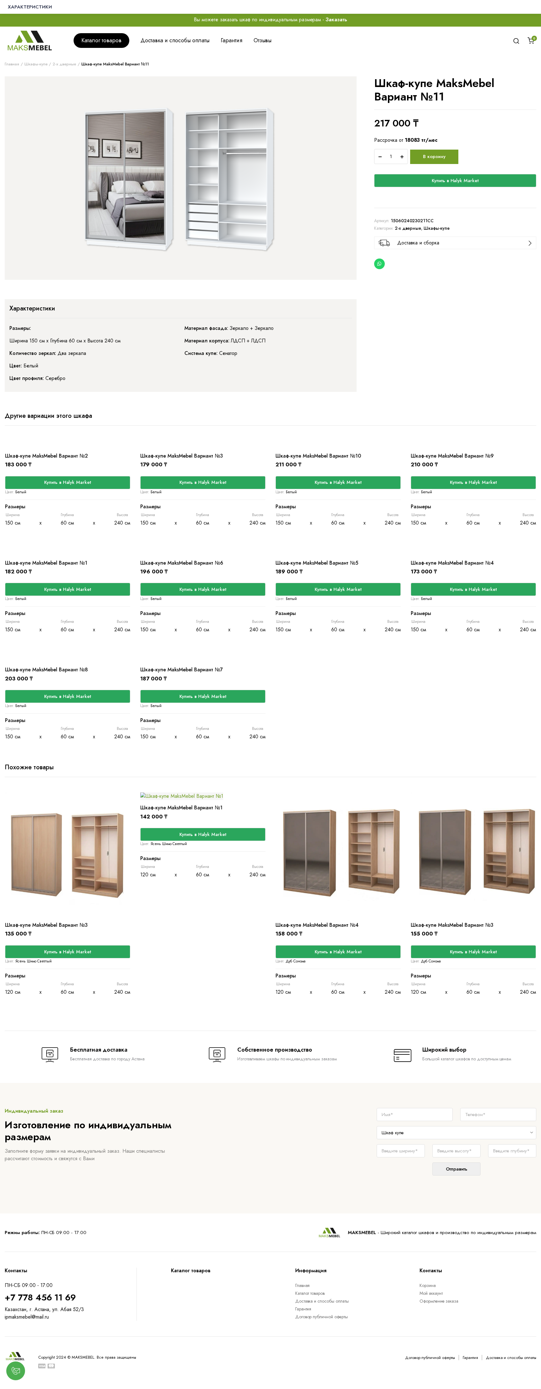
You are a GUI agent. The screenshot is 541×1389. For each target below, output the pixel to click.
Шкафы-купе (36, 64)
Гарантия (231, 40)
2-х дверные (64, 64)
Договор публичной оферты (321, 1317)
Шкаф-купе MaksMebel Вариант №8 (46, 669)
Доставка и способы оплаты (175, 40)
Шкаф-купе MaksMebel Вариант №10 (318, 455)
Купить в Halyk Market (455, 180)
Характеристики (32, 308)
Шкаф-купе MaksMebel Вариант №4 (452, 562)
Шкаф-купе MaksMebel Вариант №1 (46, 562)
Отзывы (263, 40)
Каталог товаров (101, 40)
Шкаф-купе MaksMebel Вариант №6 (181, 562)
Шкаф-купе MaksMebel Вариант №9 (452, 455)
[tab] (32, 308)
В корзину (434, 156)
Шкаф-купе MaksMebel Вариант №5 (317, 562)
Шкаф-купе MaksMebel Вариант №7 (181, 669)
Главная (12, 64)
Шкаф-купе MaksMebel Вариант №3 (181, 455)
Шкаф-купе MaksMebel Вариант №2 (46, 455)
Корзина (428, 1285)
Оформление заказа (439, 1301)
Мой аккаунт (431, 1293)
